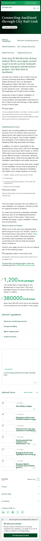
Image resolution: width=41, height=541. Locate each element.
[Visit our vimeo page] (22, 512)
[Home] (7, 8)
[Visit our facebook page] (8, 512)
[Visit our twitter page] (17, 512)
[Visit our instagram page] (12, 512)
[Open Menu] (38, 8)
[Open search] (34, 8)
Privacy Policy (25, 531)
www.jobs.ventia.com (24, 265)
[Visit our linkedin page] (3, 512)
